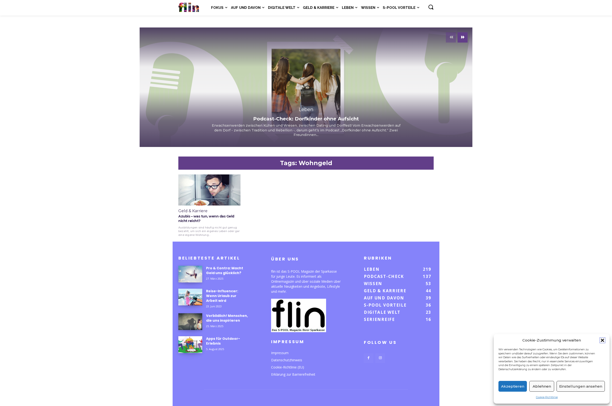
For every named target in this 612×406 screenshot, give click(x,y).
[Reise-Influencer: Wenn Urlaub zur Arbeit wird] (190, 297)
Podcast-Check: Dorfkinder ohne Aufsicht (306, 119)
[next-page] (463, 37)
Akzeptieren (512, 386)
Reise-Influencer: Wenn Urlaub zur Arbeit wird (222, 296)
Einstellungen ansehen (580, 386)
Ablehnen (542, 386)
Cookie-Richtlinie (547, 397)
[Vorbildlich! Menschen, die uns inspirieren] (190, 321)
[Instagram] (380, 358)
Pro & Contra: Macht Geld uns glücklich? (224, 270)
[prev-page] (451, 37)
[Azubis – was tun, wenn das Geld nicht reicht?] (209, 190)
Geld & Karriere (193, 211)
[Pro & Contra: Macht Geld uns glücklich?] (190, 274)
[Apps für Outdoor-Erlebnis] (190, 344)
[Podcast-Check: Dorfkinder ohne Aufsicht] (306, 87)
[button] (602, 340)
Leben (306, 109)
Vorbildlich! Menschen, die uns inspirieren (227, 318)
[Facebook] (368, 358)
